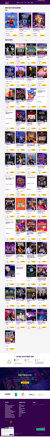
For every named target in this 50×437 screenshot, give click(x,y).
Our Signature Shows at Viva (8, 413)
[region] (7, 432)
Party (22, 2)
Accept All (11, 434)
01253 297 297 (43, 0)
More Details (8, 35)
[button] (13, 361)
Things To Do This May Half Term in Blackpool (10, 417)
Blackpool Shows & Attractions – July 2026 (9, 415)
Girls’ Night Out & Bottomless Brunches (9, 412)
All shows (6, 404)
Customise (4, 434)
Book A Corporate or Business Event (9, 410)
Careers (20, 407)
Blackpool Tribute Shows (7, 409)
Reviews (20, 414)
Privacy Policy (20, 409)
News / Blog (20, 415)
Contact (32, 2)
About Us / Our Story (21, 413)
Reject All (8, 434)
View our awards (36, 427)
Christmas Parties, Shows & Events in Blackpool (10, 411)
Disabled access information (22, 408)
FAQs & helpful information (22, 405)
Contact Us (20, 404)
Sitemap (20, 416)
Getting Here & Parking (21, 406)
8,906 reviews (10, 362)
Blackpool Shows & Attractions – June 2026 (9, 414)
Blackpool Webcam (21, 411)
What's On (18, 2)
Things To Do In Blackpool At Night (8, 406)
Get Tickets (15, 35)
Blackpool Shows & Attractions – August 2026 (10, 416)
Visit (25, 2)
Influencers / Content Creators (22, 412)
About (28, 2)
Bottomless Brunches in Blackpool (8, 407)
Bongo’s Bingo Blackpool (7, 408)
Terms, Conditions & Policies (22, 410)
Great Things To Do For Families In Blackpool (9, 405)
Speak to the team (25, 382)
